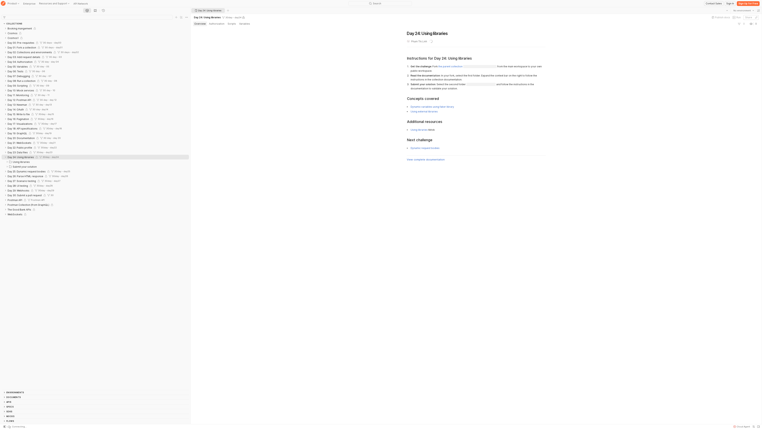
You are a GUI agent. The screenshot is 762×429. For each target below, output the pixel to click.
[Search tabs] (726, 10)
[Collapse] (5, 157)
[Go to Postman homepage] (3, 3)
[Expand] (5, 28)
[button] (758, 10)
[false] (739, 23)
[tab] (87, 10)
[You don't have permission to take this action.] (228, 10)
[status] (17, 427)
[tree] (95, 208)
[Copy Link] (756, 17)
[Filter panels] (4, 17)
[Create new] (176, 17)
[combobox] (743, 10)
